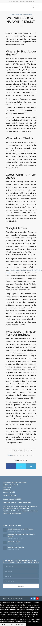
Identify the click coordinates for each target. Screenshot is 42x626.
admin (30, 451)
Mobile (20, 14)
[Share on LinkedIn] (31, 466)
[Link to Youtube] (37, 598)
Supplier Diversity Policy (30, 511)
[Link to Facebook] (31, 598)
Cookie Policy (20, 624)
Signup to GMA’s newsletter (27, 1)
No (11, 624)
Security (28, 14)
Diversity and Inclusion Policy (12, 513)
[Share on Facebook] (11, 466)
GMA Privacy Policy (10, 502)
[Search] (32, 7)
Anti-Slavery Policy (9, 508)
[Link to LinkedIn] (34, 598)
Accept (4, 624)
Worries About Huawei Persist (21, 19)
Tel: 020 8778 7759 (13, 1)
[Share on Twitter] (21, 466)
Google (13, 14)
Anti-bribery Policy (23, 508)
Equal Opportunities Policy (12, 511)
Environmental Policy (10, 506)
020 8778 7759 (11, 495)
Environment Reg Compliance (27, 506)
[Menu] (36, 7)
